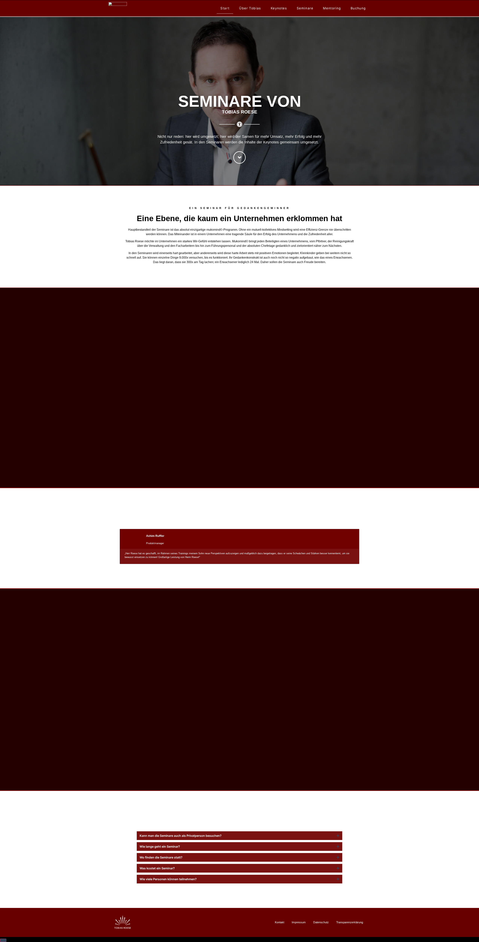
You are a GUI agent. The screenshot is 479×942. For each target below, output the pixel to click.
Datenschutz (321, 922)
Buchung (358, 8)
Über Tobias (250, 8)
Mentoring (332, 8)
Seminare (305, 8)
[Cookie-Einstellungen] (3, 940)
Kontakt (279, 922)
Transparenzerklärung (349, 922)
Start (224, 8)
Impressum (299, 922)
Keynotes (279, 8)
